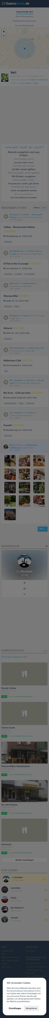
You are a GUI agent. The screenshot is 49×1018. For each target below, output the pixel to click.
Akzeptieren (31, 1008)
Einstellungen (15, 1008)
